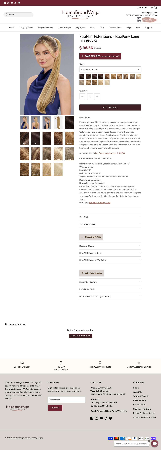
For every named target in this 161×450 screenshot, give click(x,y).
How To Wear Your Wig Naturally (95, 296)
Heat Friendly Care (88, 282)
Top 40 (12, 27)
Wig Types (80, 27)
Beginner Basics (86, 246)
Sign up (55, 408)
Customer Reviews (142, 409)
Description (84, 117)
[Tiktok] (15, 3)
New (101, 27)
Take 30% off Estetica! (80, 3)
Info (138, 27)
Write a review (80, 335)
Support (148, 27)
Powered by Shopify (35, 438)
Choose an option (89, 69)
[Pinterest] (19, 3)
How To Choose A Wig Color (92, 260)
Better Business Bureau (144, 413)
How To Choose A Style (90, 253)
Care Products (115, 27)
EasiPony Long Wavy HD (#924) (110, 153)
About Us (137, 392)
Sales (92, 27)
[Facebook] (5, 3)
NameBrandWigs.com (19, 438)
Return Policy (139, 404)
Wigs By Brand (26, 27)
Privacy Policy (139, 400)
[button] (154, 443)
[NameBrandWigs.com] (80, 14)
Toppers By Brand (45, 27)
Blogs (128, 27)
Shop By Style (64, 27)
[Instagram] (8, 3)
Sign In (136, 387)
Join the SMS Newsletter (144, 417)
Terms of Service (141, 396)
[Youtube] (12, 3)
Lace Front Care (86, 289)
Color (81, 64)
